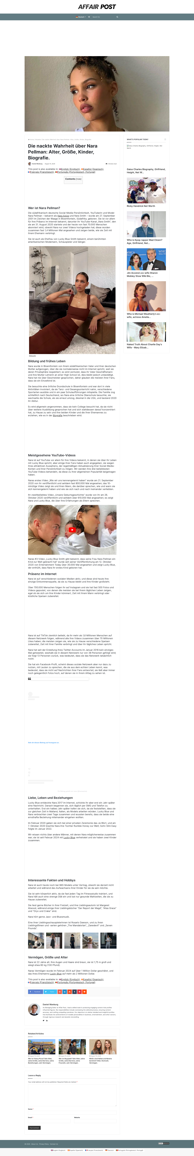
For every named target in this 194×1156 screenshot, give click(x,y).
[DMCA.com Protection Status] (163, 1144)
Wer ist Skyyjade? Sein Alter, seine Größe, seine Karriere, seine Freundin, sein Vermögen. (72, 1061)
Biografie (57, 415)
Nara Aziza (63, 215)
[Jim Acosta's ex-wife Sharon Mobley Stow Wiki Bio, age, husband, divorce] (146, 259)
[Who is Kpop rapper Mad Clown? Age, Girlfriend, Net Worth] (146, 224)
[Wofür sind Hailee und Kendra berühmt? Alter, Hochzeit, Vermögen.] (103, 1046)
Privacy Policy (44, 1144)
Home (31, 139)
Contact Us (54, 1144)
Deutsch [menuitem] (111, 1150)
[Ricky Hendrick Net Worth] (146, 190)
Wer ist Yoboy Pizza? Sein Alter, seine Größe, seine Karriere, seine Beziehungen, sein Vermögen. (41, 1061)
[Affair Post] (97, 6)
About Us (34, 1144)
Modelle (38, 139)
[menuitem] (80, 17)
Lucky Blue (69, 837)
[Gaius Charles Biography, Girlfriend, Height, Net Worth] (146, 156)
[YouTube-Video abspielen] (72, 530)
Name (30, 1109)
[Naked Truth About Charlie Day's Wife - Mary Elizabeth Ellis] (146, 332)
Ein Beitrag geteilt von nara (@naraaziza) (72, 791)
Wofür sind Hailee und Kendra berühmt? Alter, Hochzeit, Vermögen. (100, 1061)
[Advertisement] (97, 38)
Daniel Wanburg (37, 164)
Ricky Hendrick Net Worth (141, 206)
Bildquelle (32, 356)
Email (30, 1117)
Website (77, 1117)
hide (79, 179)
